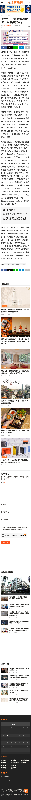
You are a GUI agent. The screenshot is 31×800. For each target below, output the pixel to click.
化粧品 (12, 264)
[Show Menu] (2, 2)
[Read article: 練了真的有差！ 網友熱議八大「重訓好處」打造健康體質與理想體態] (4, 677)
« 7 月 (3, 753)
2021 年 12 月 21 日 (14, 632)
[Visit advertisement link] (15, 9)
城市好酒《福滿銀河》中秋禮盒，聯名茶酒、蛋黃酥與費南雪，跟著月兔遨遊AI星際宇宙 (15, 341)
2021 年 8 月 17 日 (14, 608)
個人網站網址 (5, 519)
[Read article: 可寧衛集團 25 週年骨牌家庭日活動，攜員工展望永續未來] (4, 598)
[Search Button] (29, 2)
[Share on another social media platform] (27, 47)
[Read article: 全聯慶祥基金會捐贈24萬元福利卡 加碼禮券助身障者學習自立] (4, 685)
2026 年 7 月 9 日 (5, 464)
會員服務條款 (18, 789)
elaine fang (7, 26)
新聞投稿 (22, 791)
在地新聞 (3, 765)
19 (11, 742)
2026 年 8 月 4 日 (5, 346)
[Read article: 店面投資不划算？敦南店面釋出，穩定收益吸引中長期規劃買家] (15, 586)
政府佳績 (13, 760)
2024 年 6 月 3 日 (13, 601)
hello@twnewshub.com (12, 780)
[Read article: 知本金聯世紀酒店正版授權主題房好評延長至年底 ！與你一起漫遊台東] (15, 359)
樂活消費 (8, 16)
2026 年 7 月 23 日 (6, 405)
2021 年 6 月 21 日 (14, 617)
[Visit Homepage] (15, 2)
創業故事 (3, 762)
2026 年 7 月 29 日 (6, 375)
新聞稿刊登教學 (13, 791)
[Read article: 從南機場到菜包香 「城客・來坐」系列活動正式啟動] (15, 389)
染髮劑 (17, 264)
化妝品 (7, 264)
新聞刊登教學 (15, 762)
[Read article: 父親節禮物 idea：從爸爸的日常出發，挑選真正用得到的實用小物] (15, 448)
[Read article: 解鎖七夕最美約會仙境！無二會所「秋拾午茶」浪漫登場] (15, 418)
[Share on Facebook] (4, 47)
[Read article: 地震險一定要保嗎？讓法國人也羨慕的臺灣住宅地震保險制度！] (4, 606)
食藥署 (23, 264)
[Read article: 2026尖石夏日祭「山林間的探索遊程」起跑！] (4, 692)
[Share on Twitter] (10, 47)
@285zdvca (9, 777)
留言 (3, 482)
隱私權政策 (4, 791)
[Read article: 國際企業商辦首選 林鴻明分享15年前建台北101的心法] (4, 622)
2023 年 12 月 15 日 (19, 26)
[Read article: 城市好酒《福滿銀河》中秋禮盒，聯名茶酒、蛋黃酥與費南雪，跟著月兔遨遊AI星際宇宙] (15, 327)
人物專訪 (3, 760)
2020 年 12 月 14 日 (14, 625)
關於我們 (3, 789)
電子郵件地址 (5, 512)
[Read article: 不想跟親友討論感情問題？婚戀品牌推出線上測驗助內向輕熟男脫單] (4, 630)
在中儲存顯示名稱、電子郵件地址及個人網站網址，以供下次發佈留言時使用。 (16, 528)
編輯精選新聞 (25, 760)
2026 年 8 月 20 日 (6, 314)
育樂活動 (23, 762)
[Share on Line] (15, 47)
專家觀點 (3, 768)
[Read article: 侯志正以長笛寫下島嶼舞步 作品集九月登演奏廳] (4, 670)
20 (15, 742)
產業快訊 (13, 768)
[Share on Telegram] (21, 47)
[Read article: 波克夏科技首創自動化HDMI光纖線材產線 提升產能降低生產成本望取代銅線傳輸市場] (4, 613)
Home (2, 16)
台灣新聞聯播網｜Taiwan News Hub (13, 794)
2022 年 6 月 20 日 (7, 592)
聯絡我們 (10, 789)
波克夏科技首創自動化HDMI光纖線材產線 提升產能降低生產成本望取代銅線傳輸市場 (19, 613)
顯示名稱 (4, 504)
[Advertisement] (15, 276)
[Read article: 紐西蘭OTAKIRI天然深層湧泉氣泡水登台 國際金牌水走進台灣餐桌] (15, 297)
